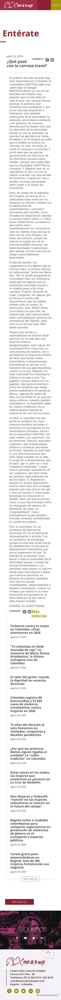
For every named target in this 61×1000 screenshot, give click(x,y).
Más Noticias (19, 902)
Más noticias (31, 878)
